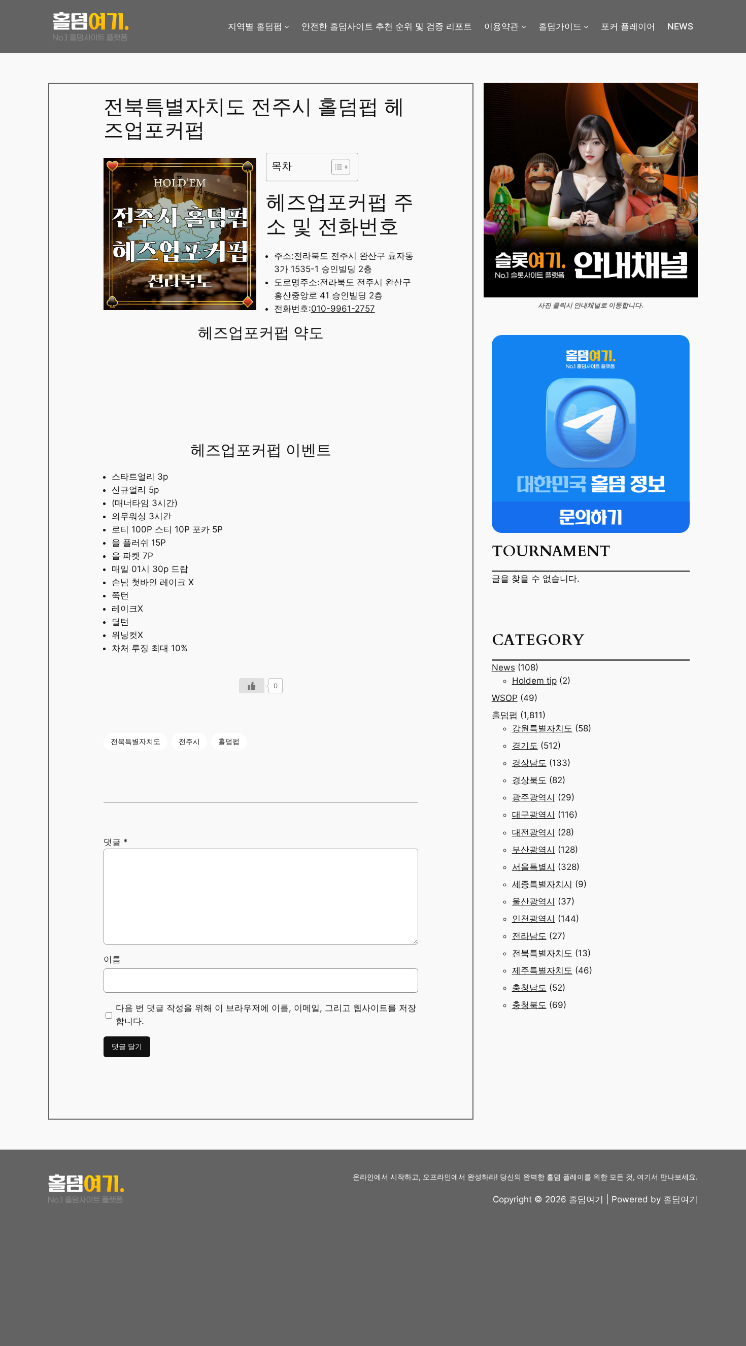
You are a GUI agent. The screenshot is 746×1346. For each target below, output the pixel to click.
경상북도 (529, 780)
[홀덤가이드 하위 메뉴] (586, 26)
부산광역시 (533, 850)
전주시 (189, 741)
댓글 (116, 842)
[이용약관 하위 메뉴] (523, 26)
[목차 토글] (336, 167)
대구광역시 (533, 815)
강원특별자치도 (542, 728)
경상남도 (529, 763)
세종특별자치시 (542, 884)
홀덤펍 (229, 741)
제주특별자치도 (542, 970)
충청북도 (529, 1005)
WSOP (505, 698)
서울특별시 (533, 867)
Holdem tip (534, 681)
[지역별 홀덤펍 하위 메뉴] (286, 26)
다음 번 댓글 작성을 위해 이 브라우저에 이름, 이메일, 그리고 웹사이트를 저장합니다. (266, 1014)
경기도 (525, 746)
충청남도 (529, 988)
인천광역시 (533, 919)
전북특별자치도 (135, 741)
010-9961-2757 (343, 309)
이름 (112, 959)
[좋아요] (251, 685)
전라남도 (529, 936)
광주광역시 (533, 797)
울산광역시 (533, 901)
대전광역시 (533, 832)
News (503, 667)
